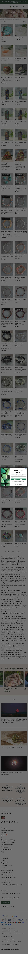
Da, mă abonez (18, 479)
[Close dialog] (26, 469)
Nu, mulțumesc (18, 484)
